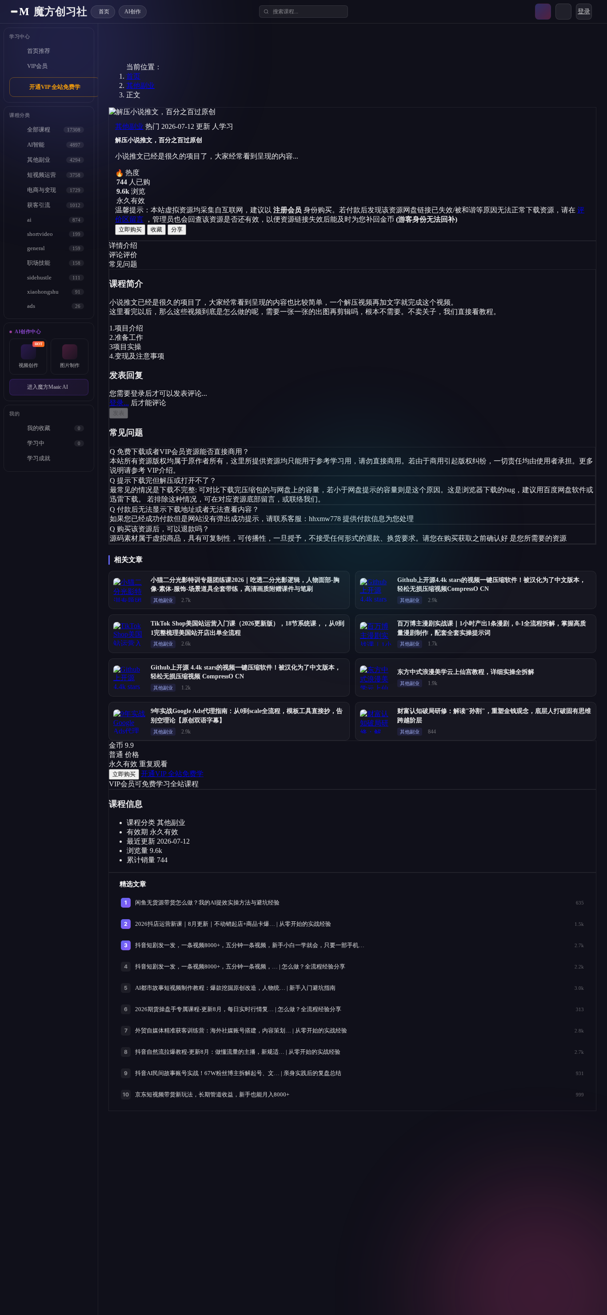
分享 (177, 229)
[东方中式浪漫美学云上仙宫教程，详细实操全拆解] (376, 677)
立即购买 (130, 229)
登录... (119, 402)
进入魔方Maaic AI (47, 387)
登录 (584, 11)
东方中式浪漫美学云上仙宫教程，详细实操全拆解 (465, 672)
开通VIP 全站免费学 (54, 87)
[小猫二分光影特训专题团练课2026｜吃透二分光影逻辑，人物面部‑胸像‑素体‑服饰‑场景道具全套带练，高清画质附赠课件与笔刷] (129, 590)
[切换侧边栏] (14, 11)
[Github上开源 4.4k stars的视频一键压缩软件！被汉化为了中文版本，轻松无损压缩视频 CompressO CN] (129, 677)
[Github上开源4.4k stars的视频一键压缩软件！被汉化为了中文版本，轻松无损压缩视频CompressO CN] (376, 590)
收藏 (156, 229)
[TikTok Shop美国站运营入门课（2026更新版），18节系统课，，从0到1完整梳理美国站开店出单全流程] (129, 634)
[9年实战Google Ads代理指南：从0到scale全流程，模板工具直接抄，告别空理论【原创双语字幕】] (129, 721)
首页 (133, 76)
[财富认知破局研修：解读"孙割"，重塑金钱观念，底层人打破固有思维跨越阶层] (376, 721)
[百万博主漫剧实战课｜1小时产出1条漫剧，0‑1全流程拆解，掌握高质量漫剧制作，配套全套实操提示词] (376, 634)
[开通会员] (543, 12)
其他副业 (140, 85)
